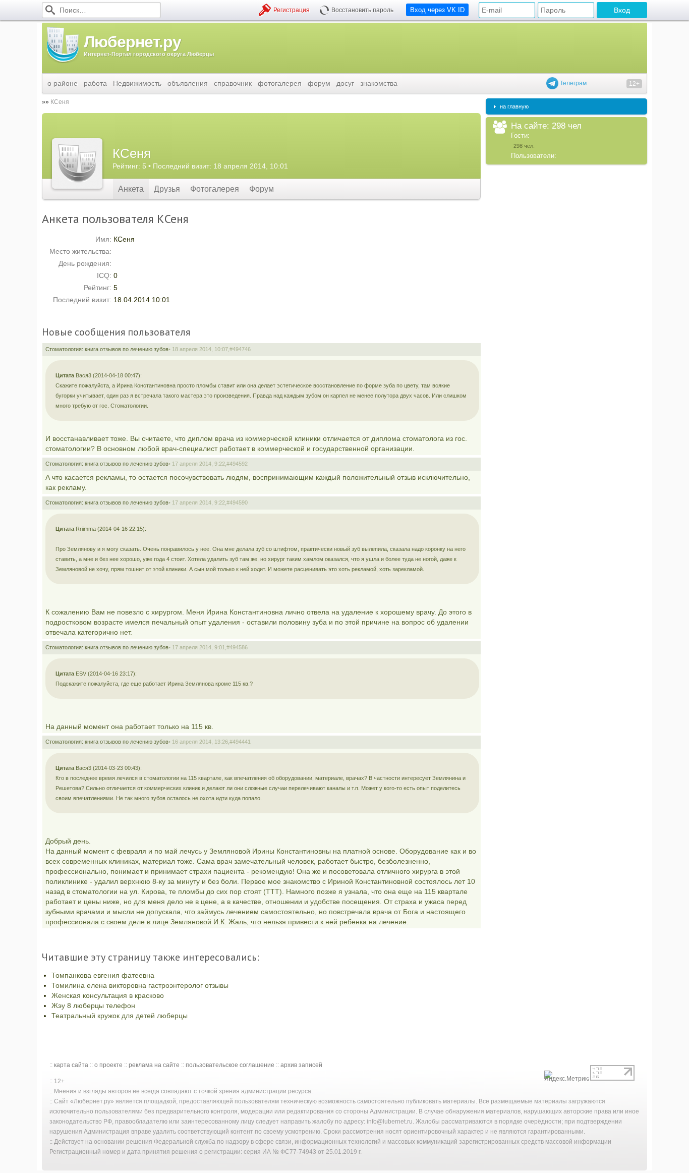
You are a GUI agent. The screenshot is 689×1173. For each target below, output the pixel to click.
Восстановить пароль (362, 10)
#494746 (240, 349)
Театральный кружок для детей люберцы (119, 1016)
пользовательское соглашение (230, 1065)
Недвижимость (137, 83)
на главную (514, 106)
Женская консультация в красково (107, 995)
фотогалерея (280, 83)
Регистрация (291, 10)
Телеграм (572, 83)
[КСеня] (77, 163)
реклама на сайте (154, 1065)
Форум (261, 189)
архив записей (301, 1065)
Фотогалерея (214, 189)
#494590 (237, 502)
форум (319, 83)
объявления (187, 83)
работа (95, 83)
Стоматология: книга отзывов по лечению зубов (106, 349)
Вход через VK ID (437, 10)
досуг (345, 83)
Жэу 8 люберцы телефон (93, 1005)
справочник (233, 83)
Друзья (167, 189)
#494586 (237, 647)
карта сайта (71, 1065)
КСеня (59, 101)
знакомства (378, 83)
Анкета (131, 189)
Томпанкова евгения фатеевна (102, 975)
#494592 (237, 464)
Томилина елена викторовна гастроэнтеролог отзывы (139, 985)
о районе (62, 83)
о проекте (108, 1065)
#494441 (240, 742)
